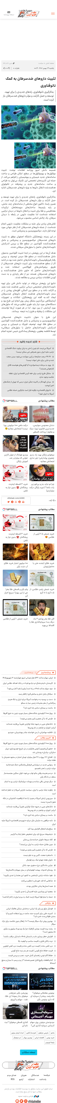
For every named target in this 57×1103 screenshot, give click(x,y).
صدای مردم (11, 1075)
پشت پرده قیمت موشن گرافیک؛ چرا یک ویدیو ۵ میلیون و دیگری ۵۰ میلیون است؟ (30, 930)
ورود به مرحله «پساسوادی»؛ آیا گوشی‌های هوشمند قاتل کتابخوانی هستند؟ (31, 366)
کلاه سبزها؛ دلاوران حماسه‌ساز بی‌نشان (38, 839)
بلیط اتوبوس (49, 1042)
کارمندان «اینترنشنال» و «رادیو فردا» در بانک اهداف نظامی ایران (28, 683)
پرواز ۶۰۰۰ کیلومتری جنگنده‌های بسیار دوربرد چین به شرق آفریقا (28, 713)
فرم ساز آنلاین (31, 1032)
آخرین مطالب (45, 737)
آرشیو (21, 1079)
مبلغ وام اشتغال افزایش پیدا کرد (40, 828)
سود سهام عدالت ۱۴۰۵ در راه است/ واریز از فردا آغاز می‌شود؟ (30, 688)
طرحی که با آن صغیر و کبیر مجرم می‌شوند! (36, 718)
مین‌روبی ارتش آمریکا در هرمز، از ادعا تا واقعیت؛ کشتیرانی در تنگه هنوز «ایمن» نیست (29, 800)
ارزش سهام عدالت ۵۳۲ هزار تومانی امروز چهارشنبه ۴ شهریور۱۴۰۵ (28, 677)
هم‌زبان (23, 1075)
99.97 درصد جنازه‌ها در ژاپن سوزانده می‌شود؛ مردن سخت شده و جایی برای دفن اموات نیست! (30, 358)
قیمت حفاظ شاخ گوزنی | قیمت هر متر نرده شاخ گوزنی (32, 950)
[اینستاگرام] (25, 1101)
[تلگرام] (17, 1101)
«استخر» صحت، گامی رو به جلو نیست (38, 855)
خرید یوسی (50, 1037)
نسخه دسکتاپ (28, 1052)
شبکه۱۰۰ (47, 1075)
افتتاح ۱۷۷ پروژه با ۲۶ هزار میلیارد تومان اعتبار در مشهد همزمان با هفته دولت (29, 759)
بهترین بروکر (28, 1037)
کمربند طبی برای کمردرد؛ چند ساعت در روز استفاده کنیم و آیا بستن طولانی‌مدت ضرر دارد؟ (31, 915)
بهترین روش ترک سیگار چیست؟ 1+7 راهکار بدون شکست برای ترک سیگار (29, 923)
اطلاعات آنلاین (28, 13)
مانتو (52, 1032)
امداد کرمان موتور (17, 1032)
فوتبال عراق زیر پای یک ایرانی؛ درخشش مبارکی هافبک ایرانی (29, 908)
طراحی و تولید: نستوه (26, 1096)
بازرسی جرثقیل (43, 1032)
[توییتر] (21, 1101)
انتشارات (31, 1079)
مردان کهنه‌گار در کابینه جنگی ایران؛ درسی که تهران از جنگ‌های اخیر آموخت (28, 383)
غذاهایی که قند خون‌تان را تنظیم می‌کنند (37, 880)
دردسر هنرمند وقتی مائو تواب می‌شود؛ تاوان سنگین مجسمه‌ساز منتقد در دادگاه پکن (30, 775)
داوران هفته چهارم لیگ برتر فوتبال (39, 860)
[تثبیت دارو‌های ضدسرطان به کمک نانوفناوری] (28, 122)
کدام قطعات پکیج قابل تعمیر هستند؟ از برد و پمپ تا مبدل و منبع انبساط (29, 962)
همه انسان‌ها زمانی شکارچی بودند (39, 886)
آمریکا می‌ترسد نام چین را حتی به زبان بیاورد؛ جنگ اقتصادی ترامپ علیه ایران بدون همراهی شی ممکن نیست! (29, 350)
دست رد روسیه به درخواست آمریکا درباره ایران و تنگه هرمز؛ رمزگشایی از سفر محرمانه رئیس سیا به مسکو (32, 701)
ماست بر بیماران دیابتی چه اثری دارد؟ (38, 707)
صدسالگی (35, 1075)
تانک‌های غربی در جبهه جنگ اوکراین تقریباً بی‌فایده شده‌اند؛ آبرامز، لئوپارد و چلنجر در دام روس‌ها (31, 725)
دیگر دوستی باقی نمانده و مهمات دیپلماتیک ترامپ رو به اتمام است (30, 783)
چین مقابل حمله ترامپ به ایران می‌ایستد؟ (36, 844)
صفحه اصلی (50, 63)
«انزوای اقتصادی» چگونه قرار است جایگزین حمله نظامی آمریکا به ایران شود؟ (30, 392)
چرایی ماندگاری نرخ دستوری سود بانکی (37, 865)
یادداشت (42, 1079)
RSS (12, 1079)
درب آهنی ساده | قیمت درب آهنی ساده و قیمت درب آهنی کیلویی (28, 946)
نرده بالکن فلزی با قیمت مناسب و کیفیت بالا (35, 941)
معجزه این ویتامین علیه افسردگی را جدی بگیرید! (34, 891)
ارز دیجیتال (17, 1037)
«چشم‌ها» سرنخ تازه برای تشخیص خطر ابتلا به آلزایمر (32, 834)
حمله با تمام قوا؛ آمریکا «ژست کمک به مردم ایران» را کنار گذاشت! (27, 897)
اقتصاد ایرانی (39, 1037)
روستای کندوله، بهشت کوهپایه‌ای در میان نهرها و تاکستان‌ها (29, 870)
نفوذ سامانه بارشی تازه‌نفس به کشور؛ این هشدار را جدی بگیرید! (28, 875)
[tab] (47, 672)
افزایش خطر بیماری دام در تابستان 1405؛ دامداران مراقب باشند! (28, 936)
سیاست (40, 63)
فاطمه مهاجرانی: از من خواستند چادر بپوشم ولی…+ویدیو (30, 732)
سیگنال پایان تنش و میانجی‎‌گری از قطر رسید (35, 694)
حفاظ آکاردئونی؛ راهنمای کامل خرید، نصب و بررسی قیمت (30, 955)
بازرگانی (48, 903)
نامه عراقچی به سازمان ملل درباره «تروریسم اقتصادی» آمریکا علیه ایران (29, 822)
